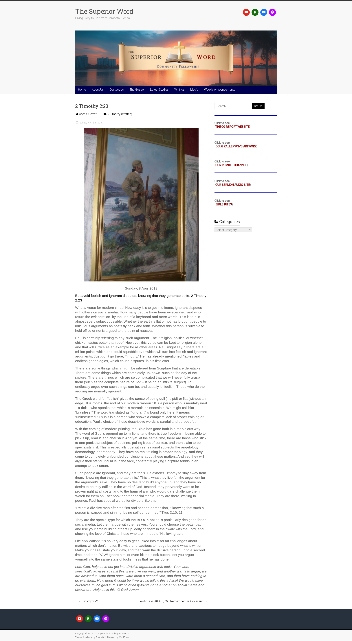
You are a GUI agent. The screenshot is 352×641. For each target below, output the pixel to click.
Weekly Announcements (219, 89)
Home (82, 89)
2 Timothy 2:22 (86, 601)
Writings (179, 89)
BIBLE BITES (223, 204)
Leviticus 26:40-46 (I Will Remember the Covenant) (173, 601)
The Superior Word (104, 11)
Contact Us (116, 89)
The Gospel (137, 89)
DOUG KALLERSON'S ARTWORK (236, 146)
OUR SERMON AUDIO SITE (232, 184)
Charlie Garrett (88, 114)
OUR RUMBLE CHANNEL (231, 165)
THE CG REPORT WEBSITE (232, 126)
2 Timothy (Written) (120, 114)
